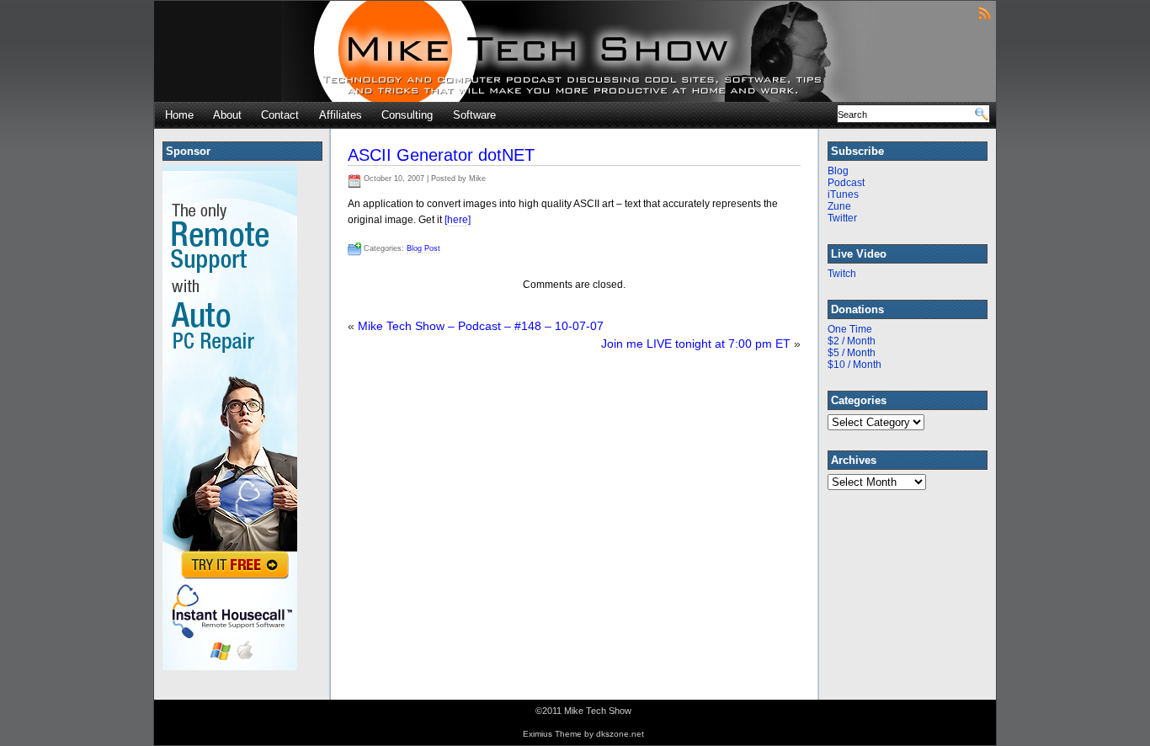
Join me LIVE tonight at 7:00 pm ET (696, 343)
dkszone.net (620, 733)
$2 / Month (852, 341)
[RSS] (984, 12)
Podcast (846, 183)
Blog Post (423, 248)
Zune (839, 206)
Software (474, 115)
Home (179, 115)
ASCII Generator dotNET (441, 155)
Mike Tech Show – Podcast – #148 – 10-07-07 (481, 326)
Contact (280, 115)
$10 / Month (854, 364)
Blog (838, 171)
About (227, 115)
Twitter (842, 218)
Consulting (407, 115)
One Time (850, 329)
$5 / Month (852, 353)
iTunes (843, 194)
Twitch (842, 274)
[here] (458, 220)
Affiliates (340, 115)
